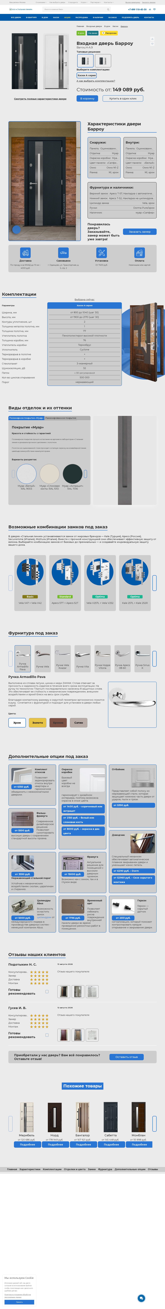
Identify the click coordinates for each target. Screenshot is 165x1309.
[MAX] (121, 9)
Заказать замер (140, 231)
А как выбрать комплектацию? (96, 81)
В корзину (87, 98)
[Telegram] (115, 9)
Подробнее (27, 1144)
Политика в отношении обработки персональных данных (18, 1296)
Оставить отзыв (127, 1057)
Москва (22, 2)
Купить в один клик (123, 98)
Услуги (83, 2)
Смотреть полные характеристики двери (40, 98)
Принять (19, 1302)
